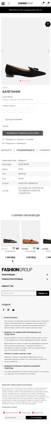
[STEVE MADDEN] (25, 249)
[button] (9, 3)
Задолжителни (11, 413)
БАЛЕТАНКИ (7, 97)
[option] (25, 10)
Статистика (26, 413)
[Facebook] (3, 310)
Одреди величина (13, 120)
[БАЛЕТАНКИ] (10, 233)
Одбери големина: (9, 106)
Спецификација (25, 150)
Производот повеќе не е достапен (23, 133)
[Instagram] (8, 310)
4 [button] (27, 81)
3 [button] (25, 81)
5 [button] (29, 81)
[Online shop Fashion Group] (25, 3)
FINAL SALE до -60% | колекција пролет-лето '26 (25, 10)
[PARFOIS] (4, 249)
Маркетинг (39, 413)
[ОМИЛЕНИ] (43, 4)
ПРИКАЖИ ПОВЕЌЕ (9, 407)
